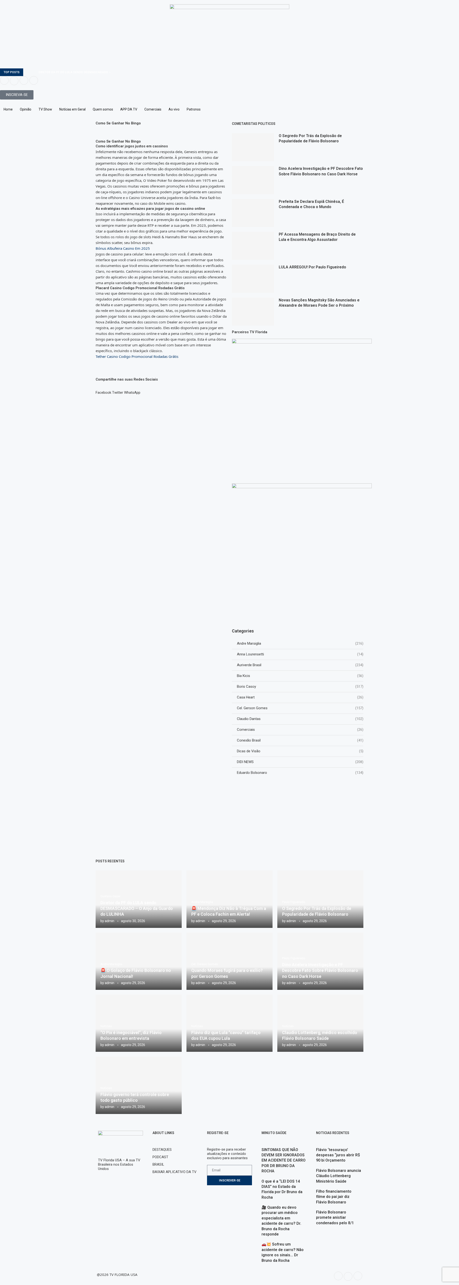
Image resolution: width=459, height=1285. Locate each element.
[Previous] (27, 72)
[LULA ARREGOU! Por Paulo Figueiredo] (253, 279)
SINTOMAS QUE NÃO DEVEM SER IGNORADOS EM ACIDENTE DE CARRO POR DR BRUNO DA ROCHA (284, 1160)
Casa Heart (300, 697)
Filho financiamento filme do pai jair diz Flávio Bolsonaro (333, 1196)
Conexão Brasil (300, 740)
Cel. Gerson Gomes (300, 708)
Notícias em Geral (72, 109)
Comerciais (152, 109)
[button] (103, 390)
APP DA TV (128, 109)
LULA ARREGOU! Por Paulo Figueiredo (312, 267)
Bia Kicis (300, 676)
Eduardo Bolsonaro (300, 772)
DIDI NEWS (300, 762)
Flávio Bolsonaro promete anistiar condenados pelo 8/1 (335, 1217)
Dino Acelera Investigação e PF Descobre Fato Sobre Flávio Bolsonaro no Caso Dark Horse (320, 970)
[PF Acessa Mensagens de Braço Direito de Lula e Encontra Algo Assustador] (253, 246)
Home (8, 109)
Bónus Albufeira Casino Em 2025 (123, 248)
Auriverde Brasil (300, 665)
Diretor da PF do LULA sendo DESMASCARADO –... (75, 72)
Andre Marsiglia (300, 643)
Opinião (25, 109)
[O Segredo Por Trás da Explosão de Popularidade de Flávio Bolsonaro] (253, 147)
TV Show (45, 109)
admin (109, 921)
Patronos (194, 109)
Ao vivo (174, 109)
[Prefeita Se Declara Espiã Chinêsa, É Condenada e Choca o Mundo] (253, 213)
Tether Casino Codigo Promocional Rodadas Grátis (137, 356)
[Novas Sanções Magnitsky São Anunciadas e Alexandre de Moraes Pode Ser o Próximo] (253, 312)
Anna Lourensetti (300, 654)
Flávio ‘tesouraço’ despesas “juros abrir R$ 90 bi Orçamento (338, 1155)
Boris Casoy (300, 686)
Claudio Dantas (300, 719)
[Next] (34, 72)
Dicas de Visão (300, 751)
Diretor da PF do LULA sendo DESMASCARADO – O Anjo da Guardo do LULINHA (136, 908)
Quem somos (103, 109)
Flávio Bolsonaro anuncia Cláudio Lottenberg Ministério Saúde (338, 1176)
